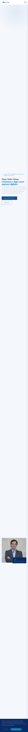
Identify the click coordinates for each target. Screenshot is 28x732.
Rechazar (5, 729)
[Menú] (25, 2)
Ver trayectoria (8, 198)
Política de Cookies (9, 725)
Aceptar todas (16, 729)
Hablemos (7, 202)
